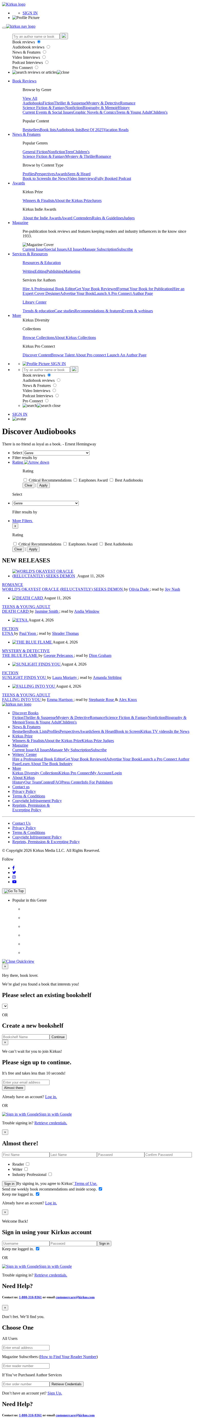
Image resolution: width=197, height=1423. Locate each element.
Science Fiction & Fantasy (44, 107)
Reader (18, 1164)
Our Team (32, 782)
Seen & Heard (79, 174)
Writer (17, 1169)
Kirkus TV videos (155, 731)
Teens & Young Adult (133, 112)
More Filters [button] (22, 521)
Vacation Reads (116, 130)
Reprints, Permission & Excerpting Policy (31, 807)
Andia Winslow (87, 611)
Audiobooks (33, 103)
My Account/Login (106, 773)
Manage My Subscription (70, 750)
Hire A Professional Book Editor (49, 289)
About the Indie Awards (42, 218)
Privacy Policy (24, 791)
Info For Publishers (97, 782)
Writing (29, 271)
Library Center (34, 302)
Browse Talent (63, 355)
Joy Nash (172, 589)
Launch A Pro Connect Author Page (123, 293)
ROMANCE (12, 584)
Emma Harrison (60, 699)
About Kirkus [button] (23, 777)
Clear (28, 485)
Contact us (20, 787)
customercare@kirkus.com (75, 1297)
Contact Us (21, 823)
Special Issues (55, 249)
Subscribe (125, 249)
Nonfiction (74, 107)
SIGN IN (30, 13)
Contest (47, 782)
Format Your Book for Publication (144, 289)
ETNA (8, 633)
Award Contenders (76, 218)
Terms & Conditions (28, 796)
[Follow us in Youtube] (14, 882)
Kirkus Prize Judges (98, 740)
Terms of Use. (85, 1183)
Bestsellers (31, 130)
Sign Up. (54, 1393)
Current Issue (33, 249)
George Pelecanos (59, 655)
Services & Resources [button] (30, 254)
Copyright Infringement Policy (37, 800)
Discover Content (37, 355)
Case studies (64, 311)
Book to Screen (35, 178)
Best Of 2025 (92, 130)
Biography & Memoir (100, 107)
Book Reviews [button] (24, 81)
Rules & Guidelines (108, 218)
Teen (69, 152)
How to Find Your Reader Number (68, 1356)
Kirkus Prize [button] (22, 736)
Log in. (51, 1097)
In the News (57, 178)
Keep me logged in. (18, 1194)
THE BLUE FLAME (20, 655)
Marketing (72, 271)
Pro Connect (23, 67)
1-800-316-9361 (30, 1297)
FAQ (57, 782)
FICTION (10, 629)
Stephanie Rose (102, 699)
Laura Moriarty (65, 677)
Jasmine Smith (47, 611)
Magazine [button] (20, 222)
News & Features (27, 52)
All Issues (75, 249)
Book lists (48, 130)
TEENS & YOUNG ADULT (26, 607)
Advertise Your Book (77, 293)
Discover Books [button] (25, 713)
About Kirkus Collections (75, 337)
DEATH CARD (16, 611)
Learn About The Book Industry (46, 764)
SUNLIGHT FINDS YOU (24, 677)
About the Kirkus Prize (73, 200)
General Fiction (35, 152)
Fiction (48, 103)
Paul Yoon (28, 633)
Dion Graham (100, 655)
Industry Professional (29, 1174)
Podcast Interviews (28, 62)
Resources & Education (42, 262)
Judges (129, 218)
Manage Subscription (100, 249)
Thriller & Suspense (70, 103)
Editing (40, 271)
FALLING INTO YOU (22, 699)
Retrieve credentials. (50, 1123)
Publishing (55, 271)
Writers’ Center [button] (24, 754)
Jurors (97, 200)
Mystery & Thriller (80, 156)
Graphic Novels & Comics (94, 112)
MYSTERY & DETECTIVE (26, 651)
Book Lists (38, 731)
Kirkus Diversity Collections (35, 773)
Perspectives (45, 174)
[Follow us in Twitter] (14, 872)
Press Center (71, 782)
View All (30, 98)
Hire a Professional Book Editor (38, 759)
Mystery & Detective (103, 103)
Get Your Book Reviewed (96, 289)
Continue (58, 1037)
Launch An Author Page (126, 355)
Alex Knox (128, 699)
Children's (159, 112)
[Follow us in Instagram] (14, 877)
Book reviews (24, 42)
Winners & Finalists (38, 200)
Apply (43, 485)
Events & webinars (137, 311)
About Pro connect (91, 355)
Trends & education (38, 311)
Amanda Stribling (107, 677)
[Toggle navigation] (4, 27)
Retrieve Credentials (67, 1384)
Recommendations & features (98, 311)
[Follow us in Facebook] (13, 868)
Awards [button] (18, 183)
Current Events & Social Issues (48, 112)
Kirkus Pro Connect (74, 773)
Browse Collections (38, 337)
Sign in (9, 1184)
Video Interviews (26, 57)
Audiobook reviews (28, 47)
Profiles (29, 174)
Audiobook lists (69, 130)
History (124, 107)
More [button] (16, 315)
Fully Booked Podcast (113, 178)
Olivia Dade (139, 589)
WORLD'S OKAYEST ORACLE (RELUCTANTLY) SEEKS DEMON (63, 589)
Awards (61, 174)
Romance (127, 103)
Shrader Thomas (65, 633)
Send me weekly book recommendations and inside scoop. (50, 1189)
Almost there (13, 1088)
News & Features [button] (26, 134)
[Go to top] (14, 891)
